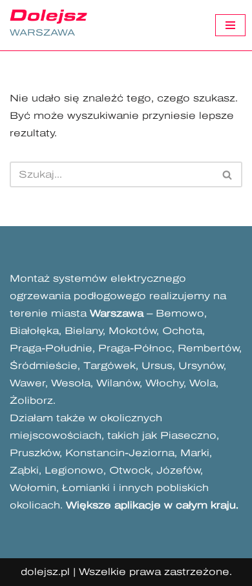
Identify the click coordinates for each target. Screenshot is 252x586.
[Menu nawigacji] (230, 25)
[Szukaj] (227, 174)
